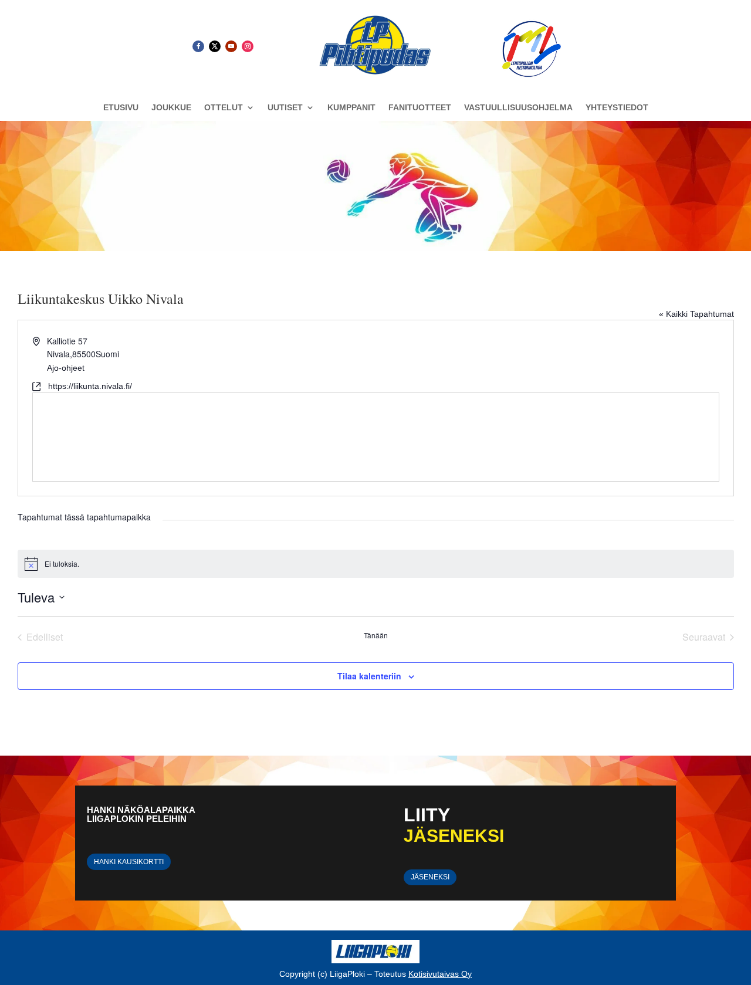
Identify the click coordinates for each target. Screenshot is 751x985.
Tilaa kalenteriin (369, 676)
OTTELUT (223, 107)
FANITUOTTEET (419, 107)
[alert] (376, 564)
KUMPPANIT (351, 107)
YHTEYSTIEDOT (617, 107)
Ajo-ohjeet (65, 368)
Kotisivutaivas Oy (440, 974)
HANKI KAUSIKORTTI (129, 862)
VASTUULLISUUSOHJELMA (518, 107)
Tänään (376, 635)
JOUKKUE (171, 107)
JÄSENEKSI (430, 877)
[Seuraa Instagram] (247, 46)
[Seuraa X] (215, 46)
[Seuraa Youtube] (231, 46)
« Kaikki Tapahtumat (696, 314)
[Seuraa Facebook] (198, 46)
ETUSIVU (120, 107)
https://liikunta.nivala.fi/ (90, 386)
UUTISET (285, 107)
